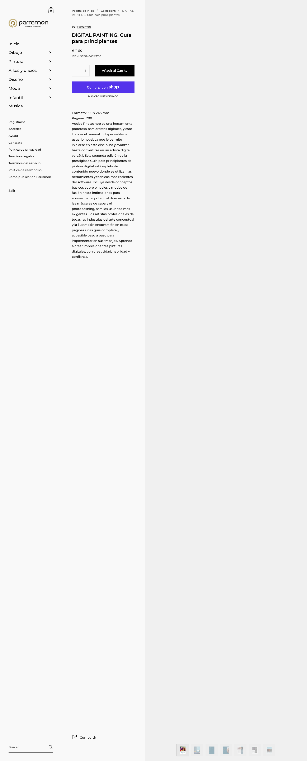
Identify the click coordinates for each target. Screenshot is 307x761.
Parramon (84, 26)
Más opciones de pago (103, 96)
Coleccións (108, 10)
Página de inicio (83, 10)
